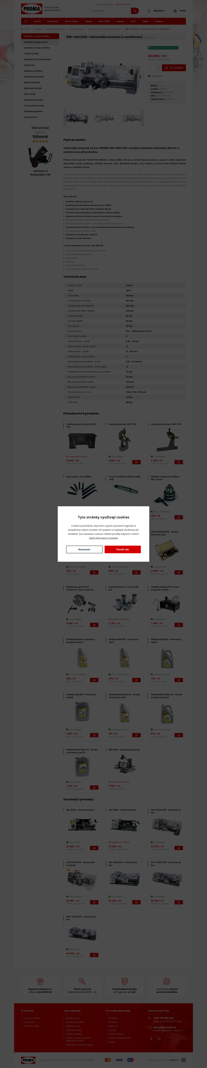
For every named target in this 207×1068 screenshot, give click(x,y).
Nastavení (84, 549)
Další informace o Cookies (103, 538)
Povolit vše (122, 549)
